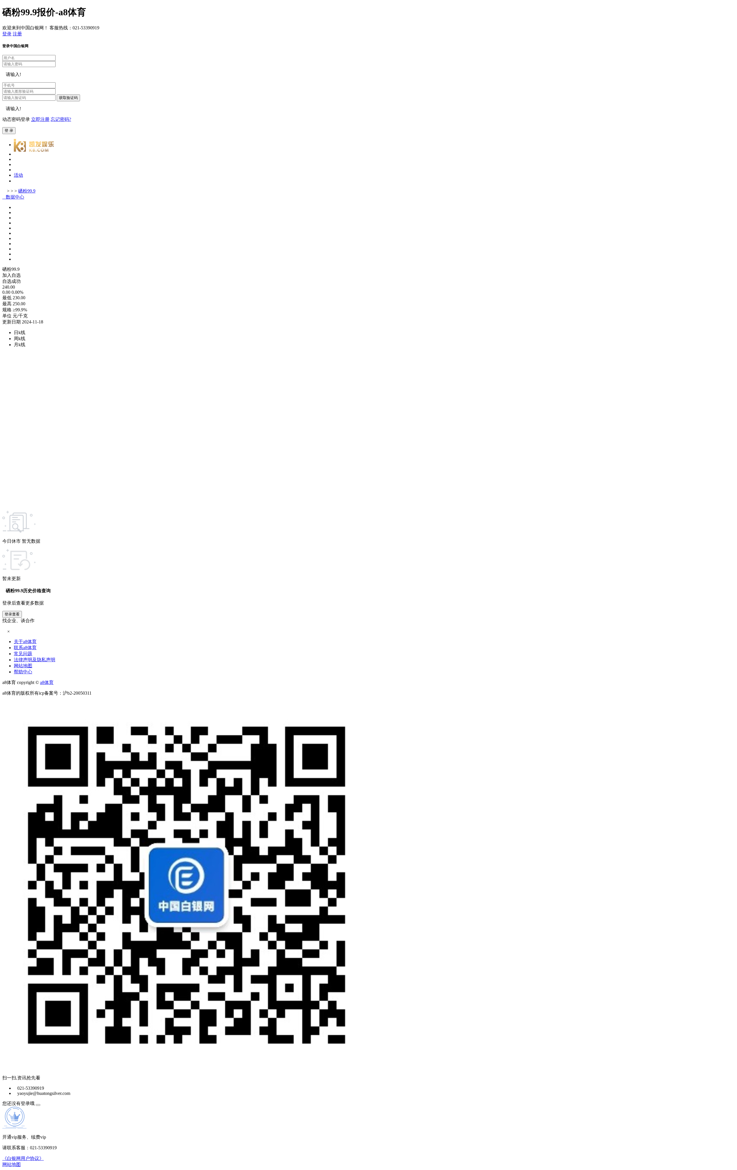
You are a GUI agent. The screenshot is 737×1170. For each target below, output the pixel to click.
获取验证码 (68, 98)
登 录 (9, 130)
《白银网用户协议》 (23, 1158)
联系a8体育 (25, 647)
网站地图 (23, 665)
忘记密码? (61, 119)
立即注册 (40, 119)
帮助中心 (23, 671)
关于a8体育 (25, 641)
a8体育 (47, 682)
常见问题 (23, 653)
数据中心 (13, 197)
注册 (17, 33)
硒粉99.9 (26, 190)
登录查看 (12, 614)
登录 (7, 33)
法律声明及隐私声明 (34, 659)
